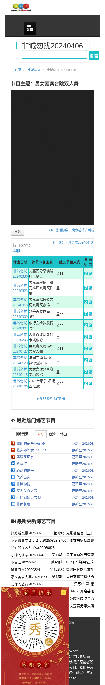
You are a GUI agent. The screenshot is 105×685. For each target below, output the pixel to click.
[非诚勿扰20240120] (86, 360)
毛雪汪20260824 (23, 562)
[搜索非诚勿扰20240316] (90, 302)
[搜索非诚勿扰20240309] (90, 314)
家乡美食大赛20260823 (29, 576)
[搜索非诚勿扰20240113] (90, 372)
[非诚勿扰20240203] (86, 337)
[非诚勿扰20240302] (86, 325)
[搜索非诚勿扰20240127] (90, 349)
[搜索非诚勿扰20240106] (90, 384)
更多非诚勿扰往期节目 (52, 398)
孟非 (16, 250)
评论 (17, 231)
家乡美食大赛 (26, 490)
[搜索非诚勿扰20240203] (90, 337)
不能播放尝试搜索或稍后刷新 (73, 230)
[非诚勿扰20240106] (86, 384)
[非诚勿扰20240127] (86, 349)
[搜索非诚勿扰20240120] (90, 360)
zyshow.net (69, 651)
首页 (18, 70)
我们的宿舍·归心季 (30, 443)
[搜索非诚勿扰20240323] (90, 288)
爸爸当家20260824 (25, 569)
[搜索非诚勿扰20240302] (90, 325)
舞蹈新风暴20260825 (27, 533)
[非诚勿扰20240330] (86, 274)
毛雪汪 (21, 463)
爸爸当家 (23, 477)
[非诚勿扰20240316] (86, 302)
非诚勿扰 (33, 70)
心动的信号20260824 (27, 554)
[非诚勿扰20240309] (86, 314)
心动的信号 (25, 470)
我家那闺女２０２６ (32, 450)
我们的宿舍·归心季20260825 (33, 547)
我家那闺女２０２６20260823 (34, 540)
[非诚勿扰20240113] (86, 372)
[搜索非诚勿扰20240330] (90, 274)
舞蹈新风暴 (25, 456)
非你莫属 (23, 504)
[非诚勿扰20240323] (86, 288)
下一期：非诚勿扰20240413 (72, 242)
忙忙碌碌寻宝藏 (28, 497)
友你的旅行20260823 (27, 584)
